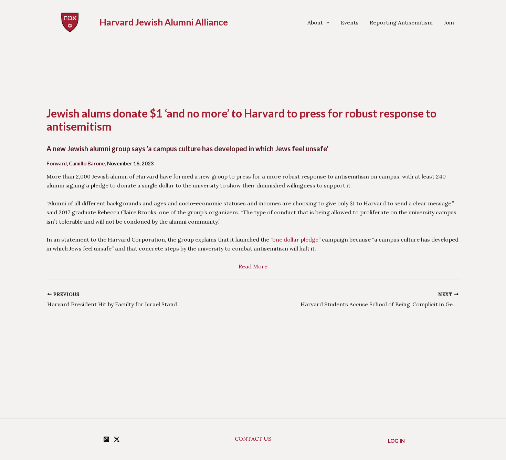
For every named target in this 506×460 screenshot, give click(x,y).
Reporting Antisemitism (401, 22)
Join (449, 22)
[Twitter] (117, 439)
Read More (253, 266)
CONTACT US (253, 438)
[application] (326, 22)
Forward (56, 163)
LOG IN (396, 441)
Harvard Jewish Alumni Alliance (163, 22)
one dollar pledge (295, 239)
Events (350, 22)
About (315, 22)
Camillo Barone (87, 163)
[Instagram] (106, 439)
